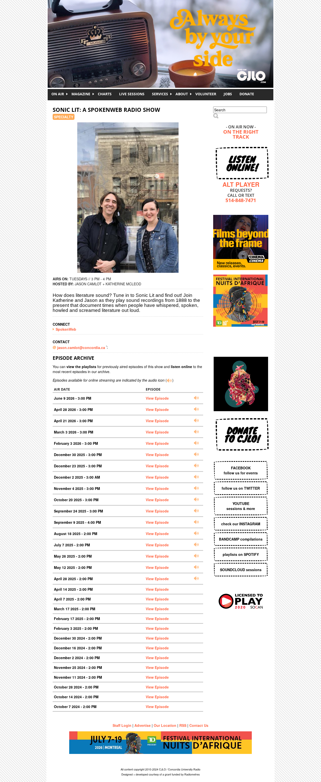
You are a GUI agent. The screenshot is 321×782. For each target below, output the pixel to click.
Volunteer (205, 94)
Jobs (228, 94)
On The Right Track (241, 134)
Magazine (80, 94)
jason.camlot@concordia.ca (81, 347)
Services (160, 94)
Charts (105, 94)
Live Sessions (131, 94)
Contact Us (198, 725)
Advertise (142, 725)
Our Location (165, 725)
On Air (57, 94)
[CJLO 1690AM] (162, 35)
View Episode (157, 398)
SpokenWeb (66, 329)
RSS (182, 725)
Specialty (63, 116)
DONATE (246, 94)
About (182, 94)
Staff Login (122, 725)
